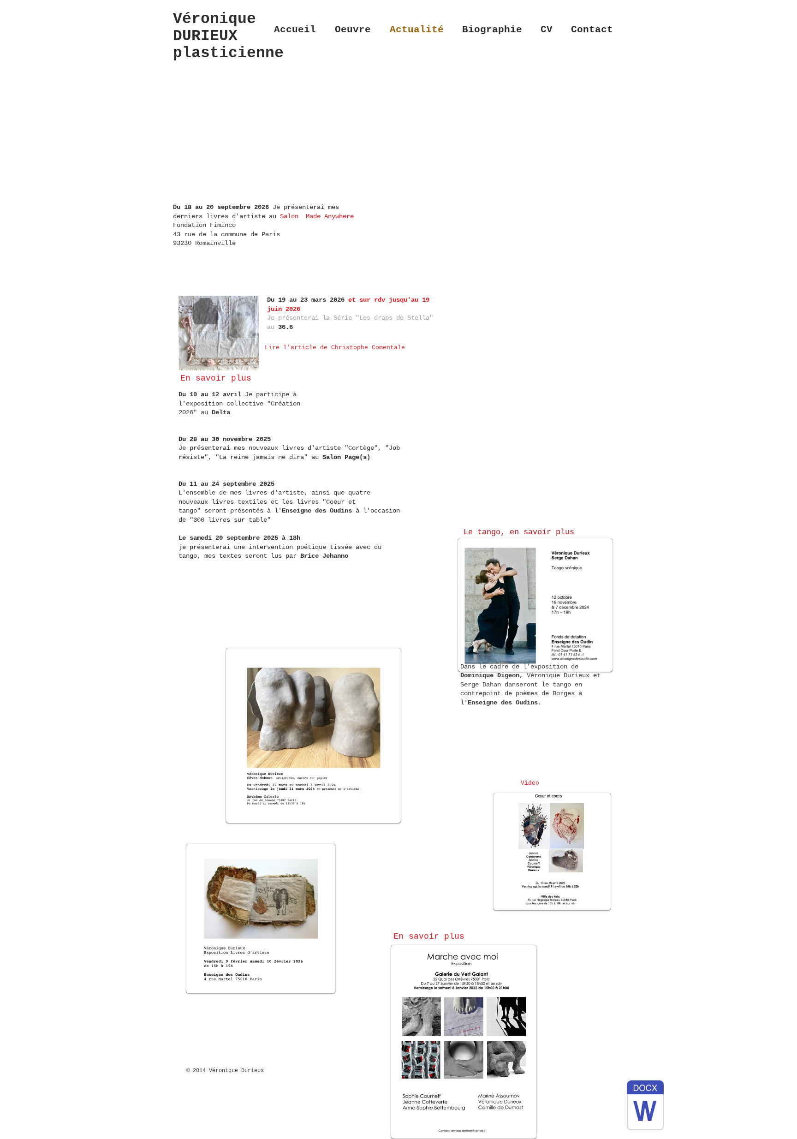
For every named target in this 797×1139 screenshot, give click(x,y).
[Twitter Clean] (581, 1072)
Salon (291, 216)
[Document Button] (645, 1106)
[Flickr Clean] (601, 1072)
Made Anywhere (330, 216)
